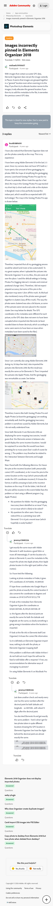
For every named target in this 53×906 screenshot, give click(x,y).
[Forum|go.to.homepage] (19, 6)
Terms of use (28, 888)
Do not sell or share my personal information (22, 898)
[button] (5, 6)
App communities (21, 13)
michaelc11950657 (17, 65)
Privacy (38, 888)
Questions (29, 16)
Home (8, 13)
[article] (26, 338)
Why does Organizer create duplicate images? (24, 808)
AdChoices (12, 902)
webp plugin (10, 795)
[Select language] (34, 5)
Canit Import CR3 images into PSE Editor (22, 822)
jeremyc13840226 (21, 540)
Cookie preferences (13, 893)
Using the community (14, 888)
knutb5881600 (15, 143)
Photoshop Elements (13, 16)
